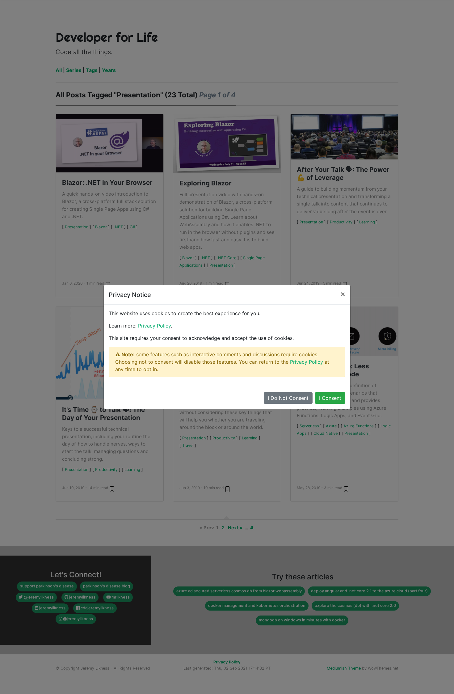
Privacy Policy (154, 326)
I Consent (330, 398)
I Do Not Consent (288, 398)
